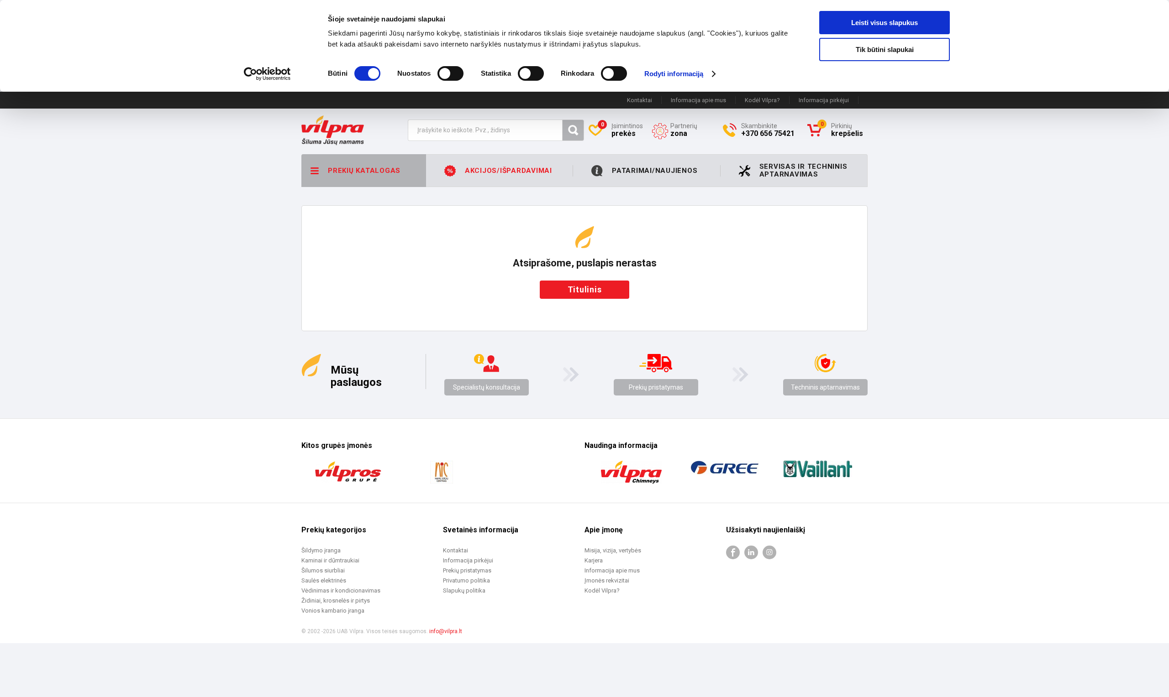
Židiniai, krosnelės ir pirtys (335, 600)
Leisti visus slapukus (884, 22)
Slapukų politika (464, 590)
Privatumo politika (466, 580)
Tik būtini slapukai (885, 49)
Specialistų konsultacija (486, 387)
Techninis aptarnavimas (825, 387)
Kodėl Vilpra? (762, 100)
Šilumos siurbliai (323, 570)
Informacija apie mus (698, 100)
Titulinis (585, 289)
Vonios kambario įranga (332, 610)
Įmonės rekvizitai (606, 580)
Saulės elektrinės (323, 580)
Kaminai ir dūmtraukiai (330, 560)
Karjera (593, 560)
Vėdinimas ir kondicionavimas (340, 590)
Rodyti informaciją (674, 74)
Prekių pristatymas (656, 387)
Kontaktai (639, 100)
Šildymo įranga (321, 550)
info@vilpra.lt (445, 631)
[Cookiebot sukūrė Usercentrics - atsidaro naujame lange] (267, 74)
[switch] (450, 73)
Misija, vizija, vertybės (612, 550)
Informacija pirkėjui (824, 100)
